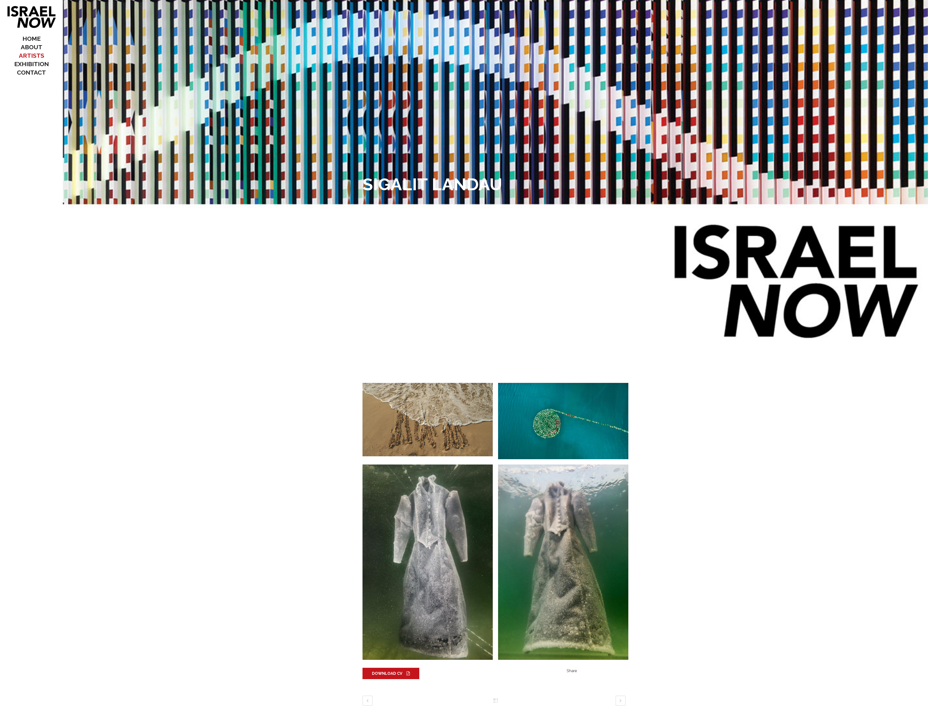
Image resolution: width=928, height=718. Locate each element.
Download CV (387, 673)
